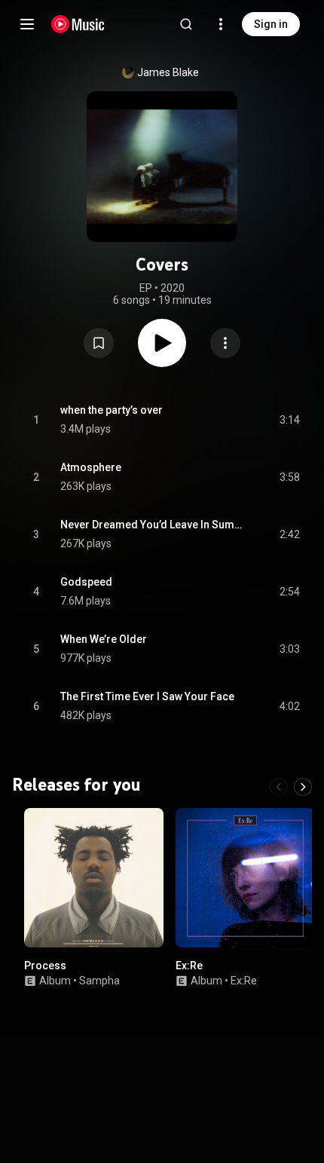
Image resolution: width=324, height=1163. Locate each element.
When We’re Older (103, 639)
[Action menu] (225, 343)
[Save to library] (99, 343)
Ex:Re (189, 965)
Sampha (99, 981)
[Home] (78, 24)
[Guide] (27, 24)
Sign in (271, 24)
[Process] (94, 877)
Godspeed (86, 582)
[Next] (303, 787)
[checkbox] (289, 420)
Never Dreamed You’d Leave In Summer (152, 525)
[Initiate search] (186, 24)
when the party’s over (111, 410)
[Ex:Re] (245, 877)
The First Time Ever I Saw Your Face (147, 696)
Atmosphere (90, 467)
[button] (99, 343)
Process (45, 965)
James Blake (168, 72)
